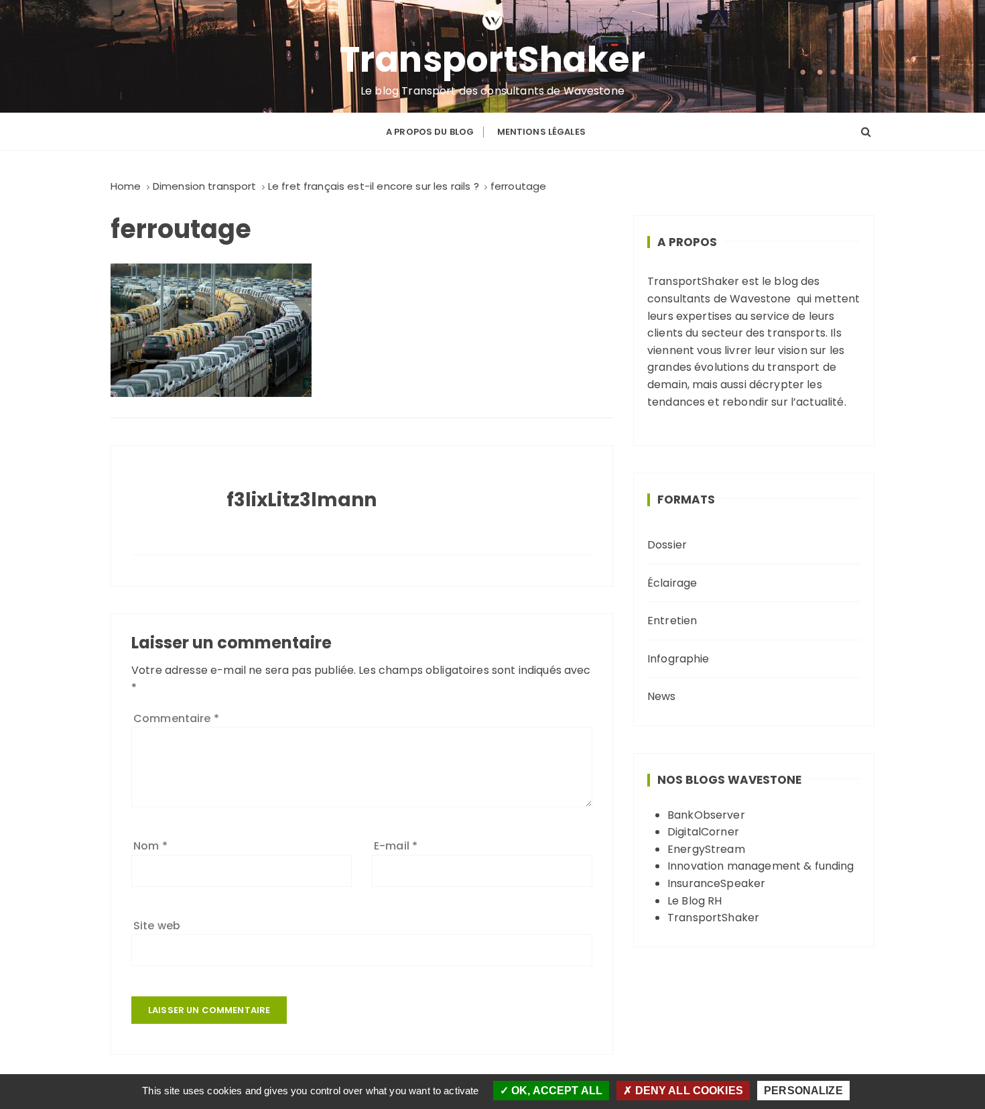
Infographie (678, 658)
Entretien (672, 620)
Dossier (667, 544)
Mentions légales (541, 131)
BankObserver (706, 815)
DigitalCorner (703, 831)
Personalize (803, 1090)
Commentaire (176, 718)
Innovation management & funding (760, 866)
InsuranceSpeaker (716, 883)
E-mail (395, 846)
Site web (156, 925)
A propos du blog (430, 131)
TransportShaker (493, 59)
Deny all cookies (687, 1090)
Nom (150, 846)
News (661, 696)
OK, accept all (555, 1090)
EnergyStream (706, 849)
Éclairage (672, 583)
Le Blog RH (694, 901)
